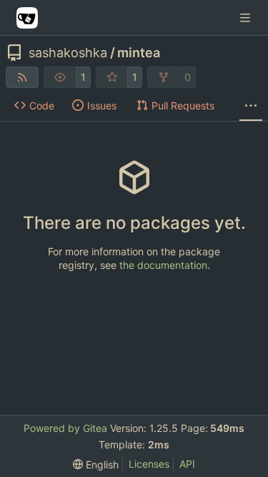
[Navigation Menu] (246, 17)
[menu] (96, 464)
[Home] (27, 18)
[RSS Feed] (22, 77)
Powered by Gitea (65, 428)
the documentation (163, 265)
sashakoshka (68, 53)
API (187, 464)
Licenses (149, 464)
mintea (138, 53)
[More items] (250, 106)
